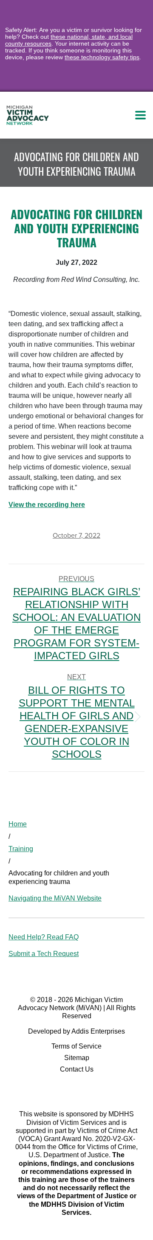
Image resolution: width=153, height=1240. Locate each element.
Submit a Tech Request (43, 953)
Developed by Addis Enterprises (76, 1031)
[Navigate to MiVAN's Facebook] (76, 1090)
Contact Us (77, 1069)
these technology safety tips (102, 57)
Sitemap (76, 1057)
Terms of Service (76, 1046)
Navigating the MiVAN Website (55, 898)
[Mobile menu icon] (140, 115)
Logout (101, 115)
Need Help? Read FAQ (43, 937)
